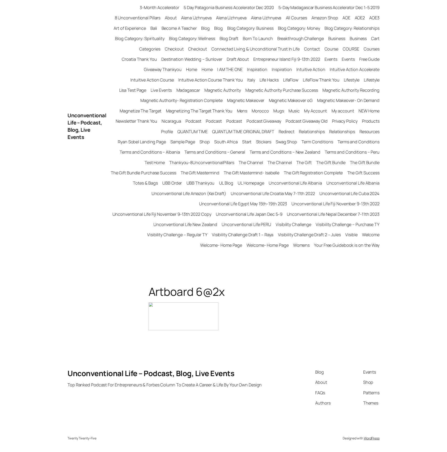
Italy (251, 80)
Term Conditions (317, 142)
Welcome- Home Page (221, 245)
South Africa (226, 142)
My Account (315, 111)
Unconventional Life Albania (295, 183)
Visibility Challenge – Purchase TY (347, 224)
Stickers (263, 142)
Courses (371, 49)
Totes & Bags (145, 183)
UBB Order (172, 183)
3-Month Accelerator (159, 7)
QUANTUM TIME (192, 131)
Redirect (287, 131)
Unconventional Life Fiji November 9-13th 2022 (335, 203)
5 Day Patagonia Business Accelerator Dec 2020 (229, 7)
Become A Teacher (179, 28)
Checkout (174, 49)
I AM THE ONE (230, 69)
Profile (167, 131)
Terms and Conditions (358, 142)
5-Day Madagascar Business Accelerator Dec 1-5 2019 (328, 7)
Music (294, 111)
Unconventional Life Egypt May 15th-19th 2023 (243, 203)
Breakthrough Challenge (300, 38)
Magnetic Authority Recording (350, 90)
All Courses (296, 17)
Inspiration (257, 69)
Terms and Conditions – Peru (352, 152)
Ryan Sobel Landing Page (142, 142)
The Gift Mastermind (200, 172)
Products (370, 121)
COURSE (351, 49)
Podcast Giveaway (264, 121)
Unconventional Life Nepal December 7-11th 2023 (333, 214)
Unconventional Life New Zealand (185, 224)
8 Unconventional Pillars (138, 17)
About (171, 17)
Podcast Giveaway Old (307, 121)
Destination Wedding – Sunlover (191, 59)
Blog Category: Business (250, 28)
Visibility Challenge (293, 224)
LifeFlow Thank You (321, 80)
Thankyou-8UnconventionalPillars (201, 162)
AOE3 (374, 17)
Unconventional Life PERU (246, 224)
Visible (351, 234)
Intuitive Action (310, 69)
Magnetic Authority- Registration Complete (181, 100)
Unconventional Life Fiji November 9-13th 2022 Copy (161, 214)
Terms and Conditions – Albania (150, 152)
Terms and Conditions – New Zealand (285, 152)
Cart (375, 38)
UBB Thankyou (200, 183)
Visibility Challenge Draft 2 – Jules (309, 234)
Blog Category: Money (299, 28)
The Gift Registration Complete (313, 172)
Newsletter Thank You (136, 121)
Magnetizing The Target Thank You (199, 111)
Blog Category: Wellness (192, 38)
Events (331, 59)
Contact (312, 49)
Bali (153, 28)
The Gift (304, 162)
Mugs (278, 111)
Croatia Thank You (139, 59)
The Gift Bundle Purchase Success (143, 172)
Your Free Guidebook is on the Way (346, 245)
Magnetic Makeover (245, 100)
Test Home (155, 162)
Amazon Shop (325, 17)
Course (331, 49)
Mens (242, 111)
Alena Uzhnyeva (196, 17)
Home (191, 69)
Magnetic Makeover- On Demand (348, 100)
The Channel (251, 162)
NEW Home (369, 111)
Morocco (260, 111)
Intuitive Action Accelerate (354, 69)
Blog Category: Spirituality (139, 38)
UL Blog (226, 183)
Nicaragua (171, 121)
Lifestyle (351, 80)
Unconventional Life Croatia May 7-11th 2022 (273, 193)
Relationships (312, 131)
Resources (369, 131)
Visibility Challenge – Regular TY (177, 234)
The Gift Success (363, 172)
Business (336, 38)
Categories (149, 49)
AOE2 (360, 17)
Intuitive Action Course (152, 80)
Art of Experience (130, 28)
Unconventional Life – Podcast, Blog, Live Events (87, 126)
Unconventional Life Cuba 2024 (349, 193)
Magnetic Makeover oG (291, 100)
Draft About (238, 59)
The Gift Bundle (331, 162)
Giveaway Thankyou (163, 69)
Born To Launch (258, 38)
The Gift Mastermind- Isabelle (251, 172)
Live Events (161, 90)
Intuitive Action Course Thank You (210, 80)
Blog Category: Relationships (352, 28)
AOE (346, 17)
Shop (205, 142)
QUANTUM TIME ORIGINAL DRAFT (243, 131)
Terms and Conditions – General (214, 152)
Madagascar (188, 90)
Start (247, 142)
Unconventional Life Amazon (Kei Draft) (189, 193)
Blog (205, 28)
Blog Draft (229, 38)
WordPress (371, 438)
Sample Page (182, 142)
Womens (301, 245)
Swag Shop (286, 142)
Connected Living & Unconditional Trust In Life (255, 49)
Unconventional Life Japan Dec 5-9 (249, 214)
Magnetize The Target (140, 111)
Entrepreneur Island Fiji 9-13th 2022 (286, 59)
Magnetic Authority (222, 90)
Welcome (370, 234)
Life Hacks (269, 80)
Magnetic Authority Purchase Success (281, 90)
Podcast (193, 121)
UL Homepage (251, 183)
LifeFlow (290, 80)
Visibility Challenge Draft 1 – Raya (243, 234)
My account (343, 111)
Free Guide (369, 59)
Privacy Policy (345, 121)
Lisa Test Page (132, 90)
